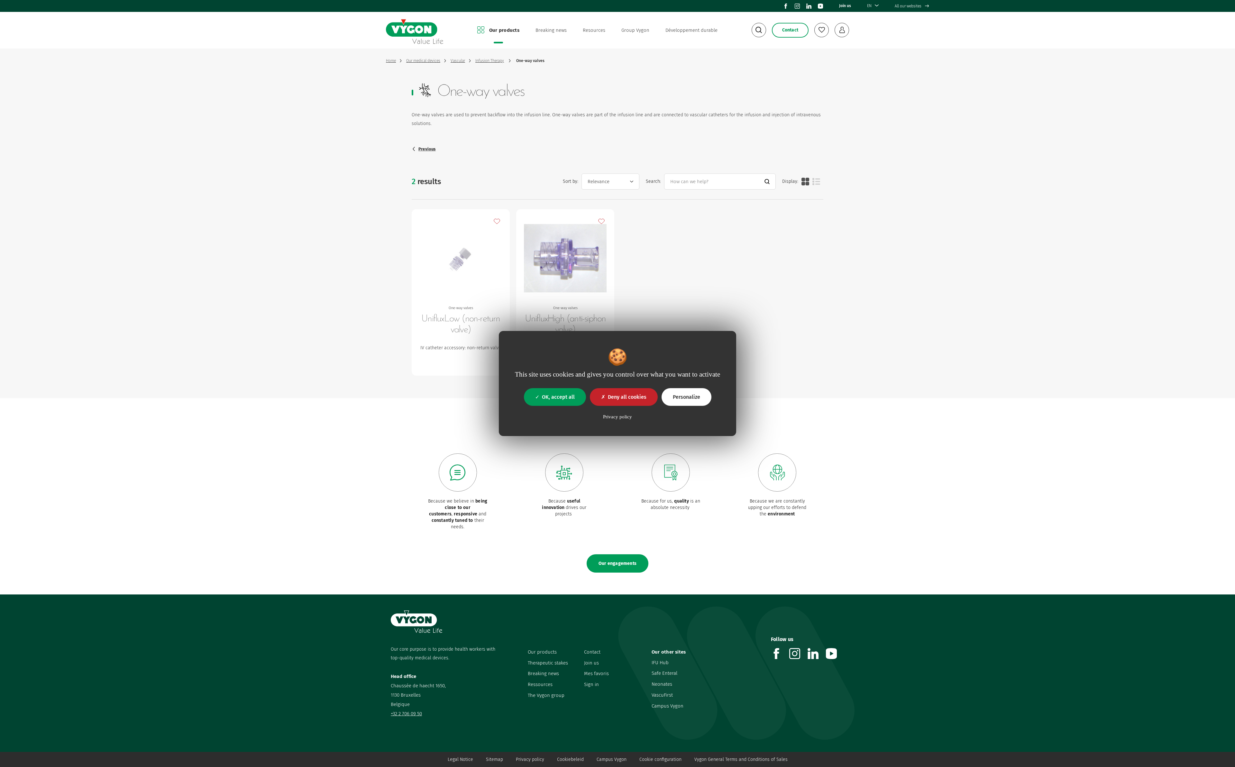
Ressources (540, 684)
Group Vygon (635, 30)
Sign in (591, 684)
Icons (805, 181)
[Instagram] (797, 6)
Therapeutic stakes (548, 663)
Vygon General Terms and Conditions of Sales (741, 759)
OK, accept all (558, 397)
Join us (845, 6)
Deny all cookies (627, 397)
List (816, 181)
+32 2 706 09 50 (406, 714)
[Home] (414, 30)
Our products (504, 30)
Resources (594, 30)
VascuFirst (662, 695)
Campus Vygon (667, 706)
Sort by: (570, 181)
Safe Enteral (664, 673)
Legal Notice (460, 759)
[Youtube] (820, 6)
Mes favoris (596, 673)
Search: (653, 181)
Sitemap (494, 759)
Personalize (686, 397)
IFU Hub (660, 662)
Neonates (662, 684)
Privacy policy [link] (617, 416)
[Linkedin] (808, 6)
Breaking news (551, 30)
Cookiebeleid (570, 759)
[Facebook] (785, 6)
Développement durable (691, 30)
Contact (592, 652)
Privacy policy (530, 759)
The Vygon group (546, 695)
